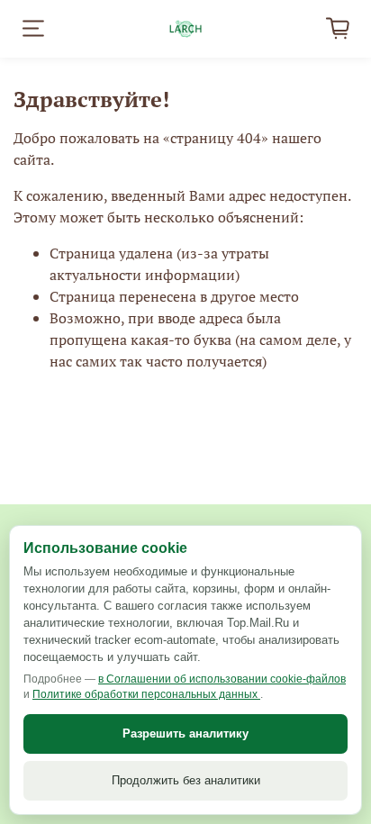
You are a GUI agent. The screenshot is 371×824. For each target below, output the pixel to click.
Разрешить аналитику (185, 733)
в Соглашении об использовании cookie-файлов (222, 679)
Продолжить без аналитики (186, 780)
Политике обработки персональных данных (146, 694)
